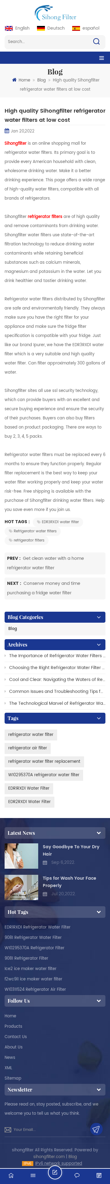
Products (13, 1026)
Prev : (14, 558)
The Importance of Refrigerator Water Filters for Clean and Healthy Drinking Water (57, 655)
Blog (41, 80)
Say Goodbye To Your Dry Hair (71, 850)
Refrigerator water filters (35, 531)
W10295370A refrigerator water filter (43, 775)
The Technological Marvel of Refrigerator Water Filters (57, 703)
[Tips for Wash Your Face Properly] (21, 887)
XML (8, 1068)
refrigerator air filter (27, 748)
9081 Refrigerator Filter (26, 958)
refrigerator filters (29, 540)
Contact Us (16, 1037)
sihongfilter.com (49, 1157)
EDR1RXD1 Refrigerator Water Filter (38, 927)
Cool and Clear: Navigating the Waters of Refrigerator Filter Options (57, 679)
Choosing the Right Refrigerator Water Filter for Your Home (57, 667)
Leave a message (61, 1174)
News (10, 1058)
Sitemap (13, 1078)
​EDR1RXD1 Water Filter (29, 788)
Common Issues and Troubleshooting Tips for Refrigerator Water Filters (57, 691)
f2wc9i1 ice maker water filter (33, 979)
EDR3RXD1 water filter (60, 522)
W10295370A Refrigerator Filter (34, 948)
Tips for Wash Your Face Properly (69, 882)
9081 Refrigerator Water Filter (33, 938)
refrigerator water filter (30, 735)
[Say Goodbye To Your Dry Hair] (21, 856)
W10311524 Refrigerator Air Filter (35, 990)
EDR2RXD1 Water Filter (29, 802)
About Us (14, 1047)
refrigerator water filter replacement (44, 762)
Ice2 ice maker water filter (31, 969)
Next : (14, 583)
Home (24, 80)
